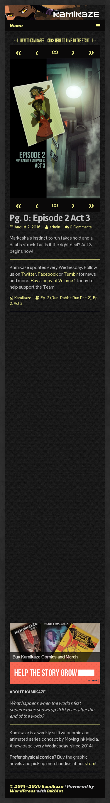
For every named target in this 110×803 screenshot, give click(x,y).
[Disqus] (55, 389)
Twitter (28, 274)
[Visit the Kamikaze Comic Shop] (55, 642)
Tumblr (71, 274)
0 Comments (81, 227)
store (90, 763)
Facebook (48, 274)
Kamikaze (22, 297)
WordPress (22, 791)
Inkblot (55, 791)
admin (54, 227)
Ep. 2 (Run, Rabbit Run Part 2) (65, 297)
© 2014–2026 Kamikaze (37, 786)
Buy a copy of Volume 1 (53, 280)
